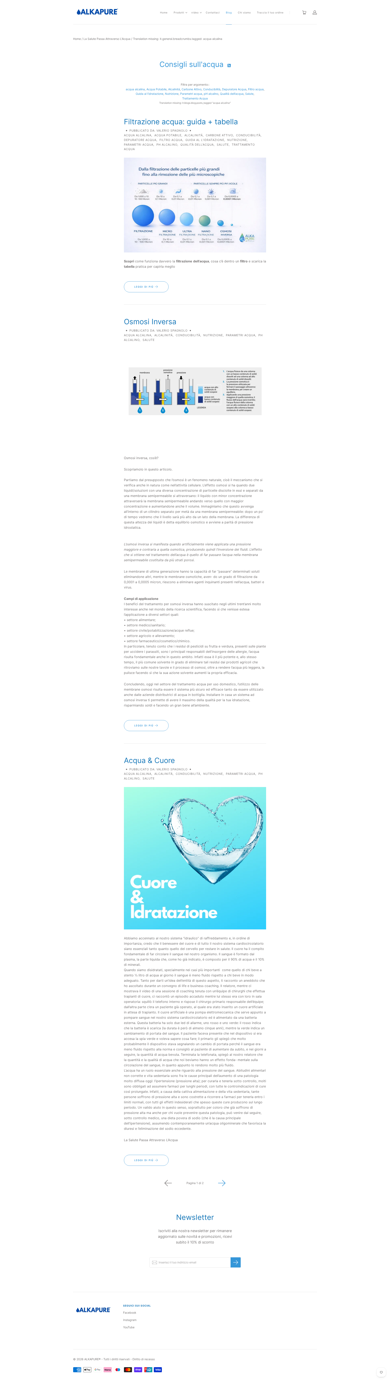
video (195, 12)
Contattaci (213, 12)
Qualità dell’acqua (232, 93)
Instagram (129, 1320)
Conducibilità (211, 89)
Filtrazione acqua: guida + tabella (181, 121)
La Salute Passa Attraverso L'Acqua (106, 38)
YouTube (128, 1327)
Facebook (129, 1312)
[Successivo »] (222, 1183)
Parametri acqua (191, 93)
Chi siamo (244, 12)
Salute (249, 93)
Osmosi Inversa (150, 321)
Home (164, 12)
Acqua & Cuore (149, 760)
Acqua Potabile (156, 89)
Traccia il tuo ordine (270, 12)
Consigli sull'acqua (192, 64)
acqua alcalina (135, 89)
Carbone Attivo (192, 89)
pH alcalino (211, 93)
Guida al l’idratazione (149, 93)
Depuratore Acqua (234, 89)
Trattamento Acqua (195, 98)
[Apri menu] (186, 12)
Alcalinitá (174, 89)
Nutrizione (172, 93)
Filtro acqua (256, 89)
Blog (229, 12)
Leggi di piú (144, 287)
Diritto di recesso (143, 1359)
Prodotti (179, 12)
